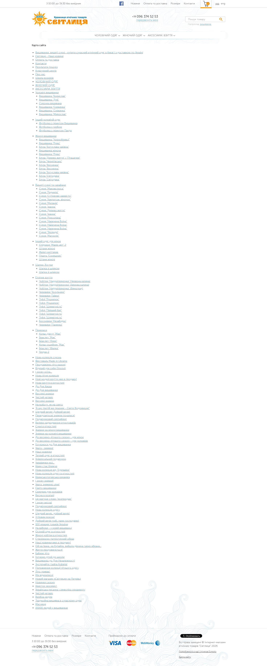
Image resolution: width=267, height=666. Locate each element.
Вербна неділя (43, 596)
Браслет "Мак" (47, 337)
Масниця (40, 604)
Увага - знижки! (44, 448)
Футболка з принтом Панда (55, 130)
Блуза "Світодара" (49, 175)
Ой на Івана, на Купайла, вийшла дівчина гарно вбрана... (68, 546)
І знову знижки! (44, 480)
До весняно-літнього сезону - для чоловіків (61, 440)
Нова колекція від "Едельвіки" (52, 469)
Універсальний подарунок (50, 459)
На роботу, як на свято (49, 404)
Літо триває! (42, 571)
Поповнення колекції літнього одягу (57, 567)
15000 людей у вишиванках (51, 607)
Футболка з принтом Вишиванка (58, 123)
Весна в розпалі (44, 495)
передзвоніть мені (147, 20)
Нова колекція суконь (48, 357)
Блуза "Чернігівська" (50, 161)
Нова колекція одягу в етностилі (54, 473)
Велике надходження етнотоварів (55, 422)
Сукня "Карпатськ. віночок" (55, 199)
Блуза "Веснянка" (49, 165)
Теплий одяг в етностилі (49, 455)
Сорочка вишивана (50, 103)
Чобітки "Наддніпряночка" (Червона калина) (64, 281)
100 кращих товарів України (51, 524)
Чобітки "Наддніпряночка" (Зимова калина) (64, 284)
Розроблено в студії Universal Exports (197, 651)
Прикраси (41, 330)
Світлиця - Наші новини (49, 56)
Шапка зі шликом (49, 268)
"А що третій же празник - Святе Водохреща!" (62, 408)
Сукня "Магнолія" (49, 235)
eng (223, 3)
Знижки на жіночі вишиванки (52, 430)
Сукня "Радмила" (48, 192)
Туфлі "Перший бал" (50, 310)
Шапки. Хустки (44, 264)
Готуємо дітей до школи (49, 557)
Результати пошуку (46, 67)
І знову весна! (43, 502)
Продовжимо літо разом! (50, 364)
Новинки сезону (45, 582)
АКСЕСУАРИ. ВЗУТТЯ (47, 88)
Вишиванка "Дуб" (49, 99)
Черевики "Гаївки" (49, 295)
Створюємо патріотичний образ (54, 538)
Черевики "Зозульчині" (52, 292)
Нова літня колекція (47, 375)
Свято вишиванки (45, 488)
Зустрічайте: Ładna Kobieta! (51, 564)
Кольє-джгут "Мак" (50, 333)
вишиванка (205, 24)
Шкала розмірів (44, 77)
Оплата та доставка (155, 3)
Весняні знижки (44, 393)
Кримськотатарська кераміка (52, 477)
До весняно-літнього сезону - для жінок (59, 437)
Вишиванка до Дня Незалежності (55, 560)
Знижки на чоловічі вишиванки (53, 433)
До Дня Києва (43, 386)
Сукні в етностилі (45, 426)
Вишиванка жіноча (50, 150)
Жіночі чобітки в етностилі (51, 535)
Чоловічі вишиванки (47, 92)
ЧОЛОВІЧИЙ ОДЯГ (46, 81)
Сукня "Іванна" (47, 206)
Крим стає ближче (46, 466)
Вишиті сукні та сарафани (50, 185)
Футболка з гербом (50, 126)
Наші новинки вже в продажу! (53, 542)
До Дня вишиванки (46, 390)
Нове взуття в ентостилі (49, 382)
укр (217, 3)
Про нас (40, 74)
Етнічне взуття (43, 277)
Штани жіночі (47, 248)
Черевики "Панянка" (50, 324)
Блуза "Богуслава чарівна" (54, 146)
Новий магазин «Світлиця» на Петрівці (58, 578)
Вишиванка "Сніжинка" (52, 107)
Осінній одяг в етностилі (50, 531)
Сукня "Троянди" (48, 232)
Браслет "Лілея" (48, 341)
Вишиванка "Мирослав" (52, 114)
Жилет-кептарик (48, 252)
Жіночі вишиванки (45, 136)
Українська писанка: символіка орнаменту (60, 589)
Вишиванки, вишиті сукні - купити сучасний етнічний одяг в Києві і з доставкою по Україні (89, 52)
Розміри (175, 3)
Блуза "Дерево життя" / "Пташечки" (59, 157)
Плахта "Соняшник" (50, 255)
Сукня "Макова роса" (51, 188)
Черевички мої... (44, 462)
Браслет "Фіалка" (48, 348)
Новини (135, 3)
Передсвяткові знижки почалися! (55, 415)
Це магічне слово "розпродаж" (53, 498)
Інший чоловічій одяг (47, 119)
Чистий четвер (44, 397)
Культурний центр (45, 70)
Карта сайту (185, 657)
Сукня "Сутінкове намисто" (55, 195)
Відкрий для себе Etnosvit (50, 368)
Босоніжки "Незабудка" (52, 321)
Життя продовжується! (49, 549)
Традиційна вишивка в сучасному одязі (58, 600)
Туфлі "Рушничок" (49, 299)
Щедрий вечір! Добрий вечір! (52, 411)
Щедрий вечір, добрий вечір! (52, 513)
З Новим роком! (45, 517)
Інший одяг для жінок (48, 241)
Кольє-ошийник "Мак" (52, 344)
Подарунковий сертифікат (51, 419)
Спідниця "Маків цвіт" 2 (52, 244)
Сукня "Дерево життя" (52, 210)
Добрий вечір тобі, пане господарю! (57, 520)
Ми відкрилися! (44, 575)
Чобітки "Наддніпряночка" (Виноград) (61, 288)
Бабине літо (42, 553)
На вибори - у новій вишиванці (53, 528)
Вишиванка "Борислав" (52, 96)
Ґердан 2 (44, 352)
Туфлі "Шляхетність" (50, 306)
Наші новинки (43, 451)
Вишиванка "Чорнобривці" (54, 139)
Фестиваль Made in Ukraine (51, 361)
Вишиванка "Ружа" (49, 143)
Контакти (189, 3)
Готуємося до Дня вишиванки (53, 444)
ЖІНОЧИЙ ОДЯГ (45, 85)
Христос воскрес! (46, 586)
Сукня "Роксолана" (50, 217)
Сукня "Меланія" (48, 203)
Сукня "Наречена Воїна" (53, 221)
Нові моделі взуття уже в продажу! (56, 379)
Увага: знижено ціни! (47, 484)
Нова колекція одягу (47, 509)
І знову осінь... (43, 371)
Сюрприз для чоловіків (48, 491)
